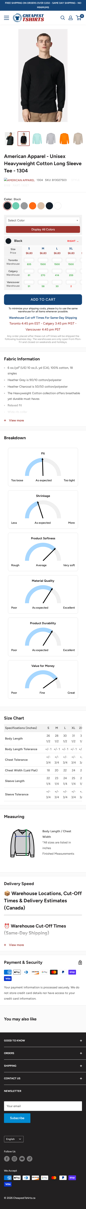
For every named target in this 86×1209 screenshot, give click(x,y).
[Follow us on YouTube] (22, 1159)
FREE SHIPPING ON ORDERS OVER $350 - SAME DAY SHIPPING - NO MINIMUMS (43, 5)
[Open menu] (6, 18)
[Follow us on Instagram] (14, 1159)
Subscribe (17, 1118)
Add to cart (43, 299)
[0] (78, 17)
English (10, 1139)
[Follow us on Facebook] (7, 1159)
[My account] (71, 18)
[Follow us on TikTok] (29, 1159)
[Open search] (63, 18)
